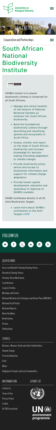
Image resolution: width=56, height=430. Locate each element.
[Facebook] (15, 244)
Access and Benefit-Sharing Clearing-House (20, 267)
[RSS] (49, 244)
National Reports (9, 308)
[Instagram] (41, 244)
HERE (26, 214)
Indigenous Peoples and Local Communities (19, 371)
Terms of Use (7, 393)
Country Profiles (9, 288)
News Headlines (8, 313)
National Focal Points (11, 303)
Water (4, 366)
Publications (7, 329)
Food (4, 361)
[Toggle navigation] (52, 8)
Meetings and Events (10, 293)
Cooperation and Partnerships (18, 39)
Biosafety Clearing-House (12, 273)
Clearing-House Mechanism (13, 278)
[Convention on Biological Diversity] (18, 8)
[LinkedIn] (32, 244)
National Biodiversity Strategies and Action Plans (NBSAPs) (27, 298)
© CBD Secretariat (10, 408)
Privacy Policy (8, 398)
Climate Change (8, 350)
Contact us (6, 388)
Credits (5, 403)
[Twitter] (23, 244)
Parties (5, 324)
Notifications (7, 318)
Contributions (8, 283)
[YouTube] (6, 244)
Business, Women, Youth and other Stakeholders (22, 345)
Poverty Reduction (10, 356)
